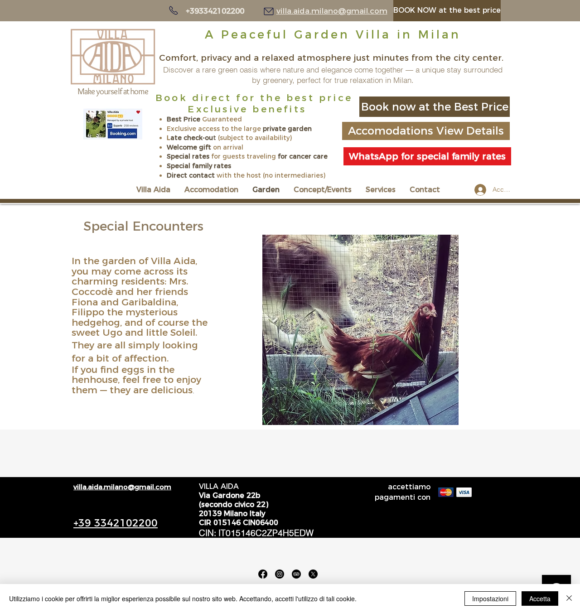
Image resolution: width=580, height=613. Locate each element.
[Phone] (173, 10)
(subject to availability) (254, 138)
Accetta (540, 598)
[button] (360, 330)
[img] (446, 492)
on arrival (227, 147)
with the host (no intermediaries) (271, 175)
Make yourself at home (112, 91)
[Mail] (269, 11)
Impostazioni (490, 598)
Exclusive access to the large (215, 129)
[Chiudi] (569, 598)
